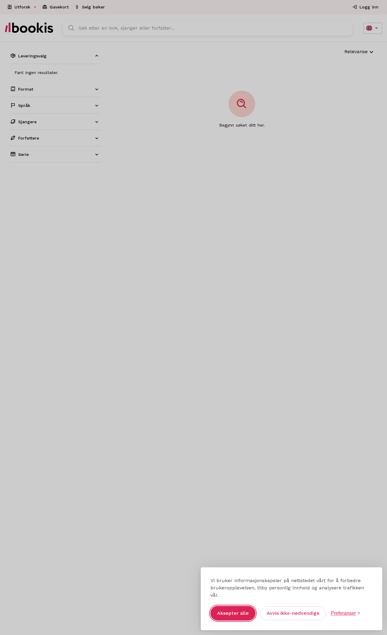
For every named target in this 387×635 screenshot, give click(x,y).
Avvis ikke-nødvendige (293, 613)
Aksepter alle (233, 613)
